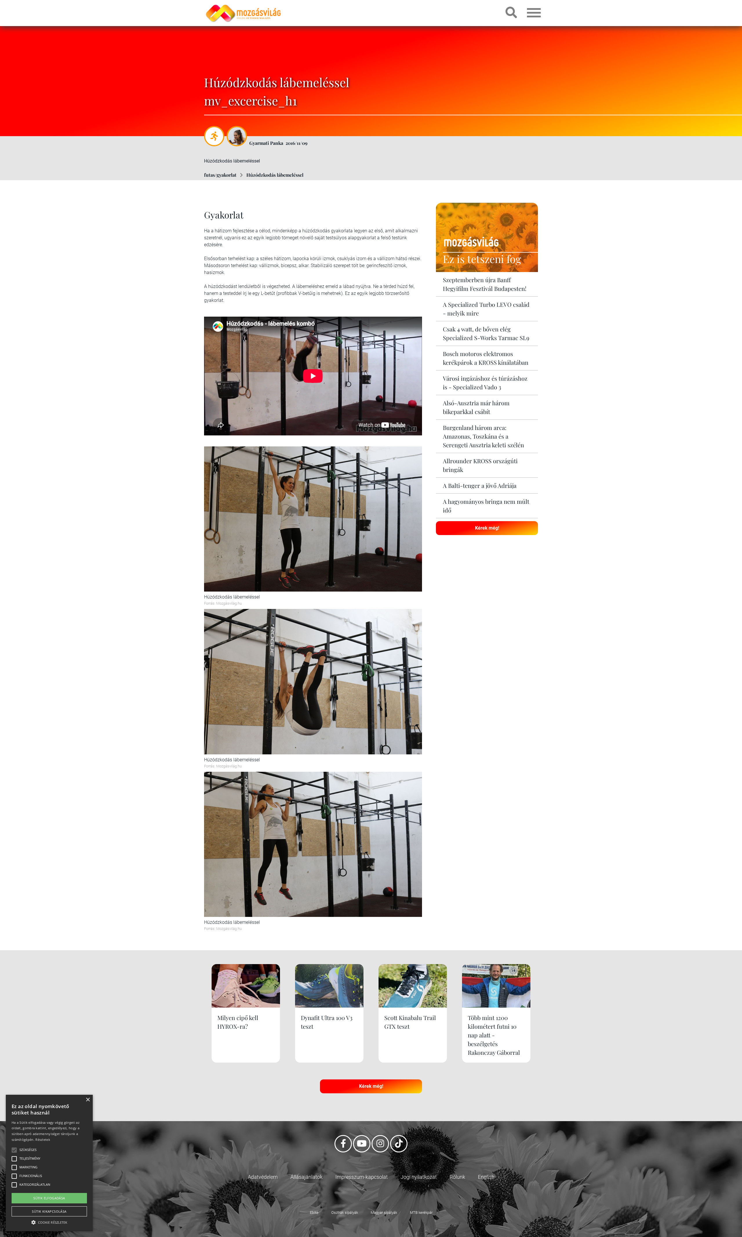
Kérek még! (487, 528)
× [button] (88, 1100)
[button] (49, 1221)
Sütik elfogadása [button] (49, 1198)
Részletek (42, 1139)
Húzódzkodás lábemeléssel (274, 175)
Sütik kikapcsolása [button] (49, 1211)
